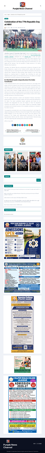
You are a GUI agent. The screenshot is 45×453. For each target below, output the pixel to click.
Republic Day (22, 27)
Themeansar (35, 451)
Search (7, 176)
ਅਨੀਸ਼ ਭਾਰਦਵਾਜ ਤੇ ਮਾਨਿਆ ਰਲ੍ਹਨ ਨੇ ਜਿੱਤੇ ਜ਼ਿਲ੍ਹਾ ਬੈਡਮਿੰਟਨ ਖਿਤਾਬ (15, 197)
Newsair (30, 451)
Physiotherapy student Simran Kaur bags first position (22, 165)
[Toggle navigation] (5, 6)
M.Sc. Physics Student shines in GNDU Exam (9, 164)
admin (9, 27)
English (6, 18)
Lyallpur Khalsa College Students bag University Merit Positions (35, 165)
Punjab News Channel (22, 8)
